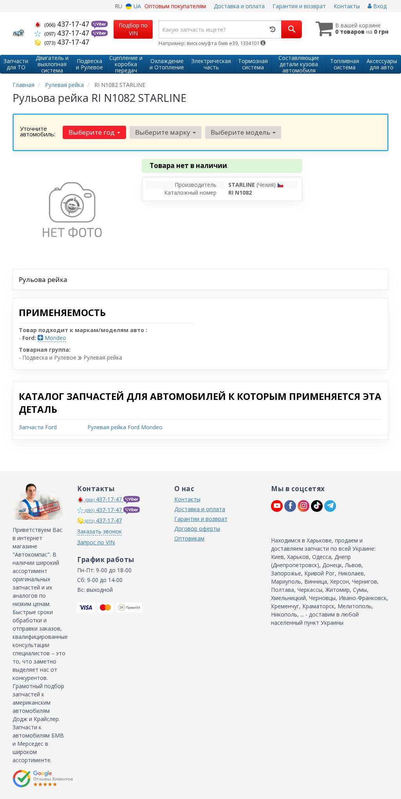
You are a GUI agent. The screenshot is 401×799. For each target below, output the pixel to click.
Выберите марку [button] (163, 132)
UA (136, 6)
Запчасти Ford (38, 427)
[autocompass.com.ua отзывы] (43, 778)
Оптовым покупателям (175, 6)
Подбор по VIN (133, 29)
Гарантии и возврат (201, 518)
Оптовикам (189, 538)
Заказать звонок (99, 531)
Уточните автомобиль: (37, 131)
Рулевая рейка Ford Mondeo (125, 427)
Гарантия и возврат (299, 6)
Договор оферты (197, 528)
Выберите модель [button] (241, 132)
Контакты (347, 6)
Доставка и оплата (239, 6)
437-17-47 (67, 24)
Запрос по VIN (96, 542)
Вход (379, 6)
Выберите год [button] (92, 132)
